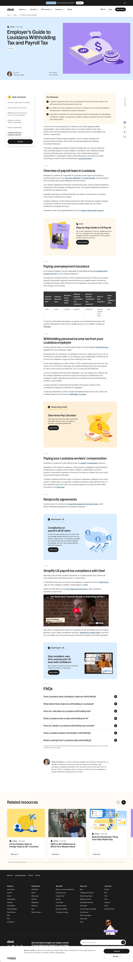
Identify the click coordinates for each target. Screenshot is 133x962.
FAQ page (47, 327)
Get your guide (82, 242)
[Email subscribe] (123, 942)
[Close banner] (125, 3)
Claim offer (80, 3)
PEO (86, 585)
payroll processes (85, 158)
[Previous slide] (118, 802)
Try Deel (20, 141)
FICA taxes (69, 178)
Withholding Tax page (78, 394)
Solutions (22, 9)
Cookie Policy (60, 952)
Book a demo (120, 9)
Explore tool (53, 428)
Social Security (89, 178)
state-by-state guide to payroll (92, 210)
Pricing (69, 9)
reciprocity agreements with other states (83, 504)
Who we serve (45, 9)
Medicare (77, 178)
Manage (115, 956)
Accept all (117, 951)
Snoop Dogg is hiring (110, 931)
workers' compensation (89, 463)
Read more (14, 854)
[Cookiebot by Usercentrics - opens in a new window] (12, 958)
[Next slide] (124, 802)
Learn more (53, 549)
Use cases (33, 9)
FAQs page (60, 487)
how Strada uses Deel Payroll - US (78, 589)
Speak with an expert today (90, 632)
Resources (58, 9)
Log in (110, 9)
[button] (80, 696)
